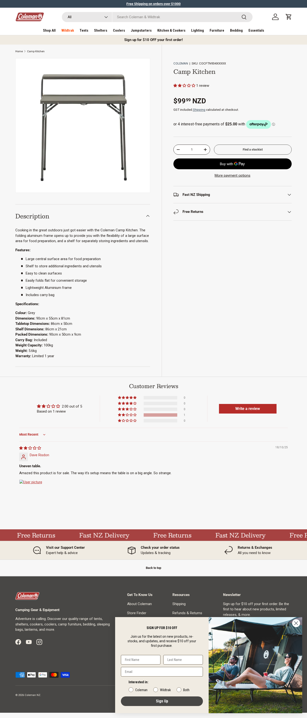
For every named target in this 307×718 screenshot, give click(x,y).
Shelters (100, 30)
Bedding (236, 30)
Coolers (119, 30)
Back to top (153, 568)
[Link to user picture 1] (30, 490)
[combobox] (157, 17)
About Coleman (139, 604)
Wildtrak (67, 30)
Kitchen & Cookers (171, 30)
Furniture (217, 30)
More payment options (232, 175)
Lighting (197, 30)
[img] (30, 448)
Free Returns (31, 535)
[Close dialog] (296, 623)
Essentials (256, 30)
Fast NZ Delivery (99, 535)
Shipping (199, 109)
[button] (288, 17)
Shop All (49, 30)
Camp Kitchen (36, 51)
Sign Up (162, 701)
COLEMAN (180, 63)
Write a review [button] (247, 408)
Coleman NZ (32, 695)
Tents (84, 30)
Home (19, 51)
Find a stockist (253, 149)
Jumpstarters (141, 30)
